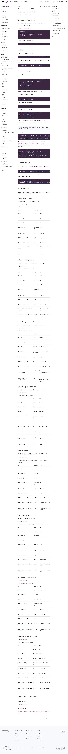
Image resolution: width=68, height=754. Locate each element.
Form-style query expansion (26, 322)
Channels (28, 733)
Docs (11, 1)
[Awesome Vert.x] (57, 1)
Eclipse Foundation (40, 733)
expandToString (26, 74)
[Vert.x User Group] (64, 1)
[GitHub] (66, 1)
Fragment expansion (24, 515)
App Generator (29, 736)
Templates (21, 50)
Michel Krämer (11, 749)
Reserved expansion (24, 450)
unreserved (39, 166)
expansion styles (28, 127)
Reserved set (22, 701)
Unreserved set (22, 708)
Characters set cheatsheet (27, 697)
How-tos (16, 735)
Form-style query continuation (27, 387)
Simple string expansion (25, 198)
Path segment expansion (25, 260)
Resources (16, 1)
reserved (32, 166)
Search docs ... (49, 1)
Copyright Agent (39, 738)
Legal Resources (40, 740)
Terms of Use (39, 736)
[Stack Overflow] (59, 1)
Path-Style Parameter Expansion (28, 636)
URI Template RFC (32, 12)
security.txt (28, 738)
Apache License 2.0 (40, 748)
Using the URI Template (26, 20)
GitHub (27, 735)
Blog (21, 1)
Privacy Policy (39, 735)
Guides (16, 736)
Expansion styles (24, 189)
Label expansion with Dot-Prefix (28, 577)
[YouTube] (61, 1)
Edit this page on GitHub (56, 36)
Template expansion (25, 71)
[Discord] (62, 1)
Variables (20, 91)
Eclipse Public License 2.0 (28, 748)
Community (25, 1)
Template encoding (25, 163)
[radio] (61, 731)
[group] (63, 731)
